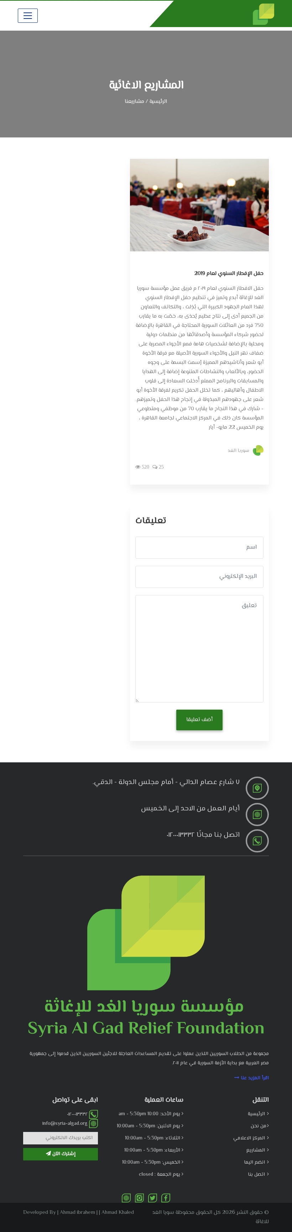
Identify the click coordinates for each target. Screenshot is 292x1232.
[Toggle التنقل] (28, 16)
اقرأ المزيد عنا (254, 1078)
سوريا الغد (239, 450)
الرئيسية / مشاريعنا (146, 102)
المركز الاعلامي (249, 1138)
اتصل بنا (257, 1175)
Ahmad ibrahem (77, 1212)
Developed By (39, 1212)
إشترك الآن (63, 1154)
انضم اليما (255, 1162)
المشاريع (256, 1150)
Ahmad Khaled (117, 1212)
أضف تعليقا (199, 720)
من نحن (258, 1126)
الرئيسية (257, 1114)
